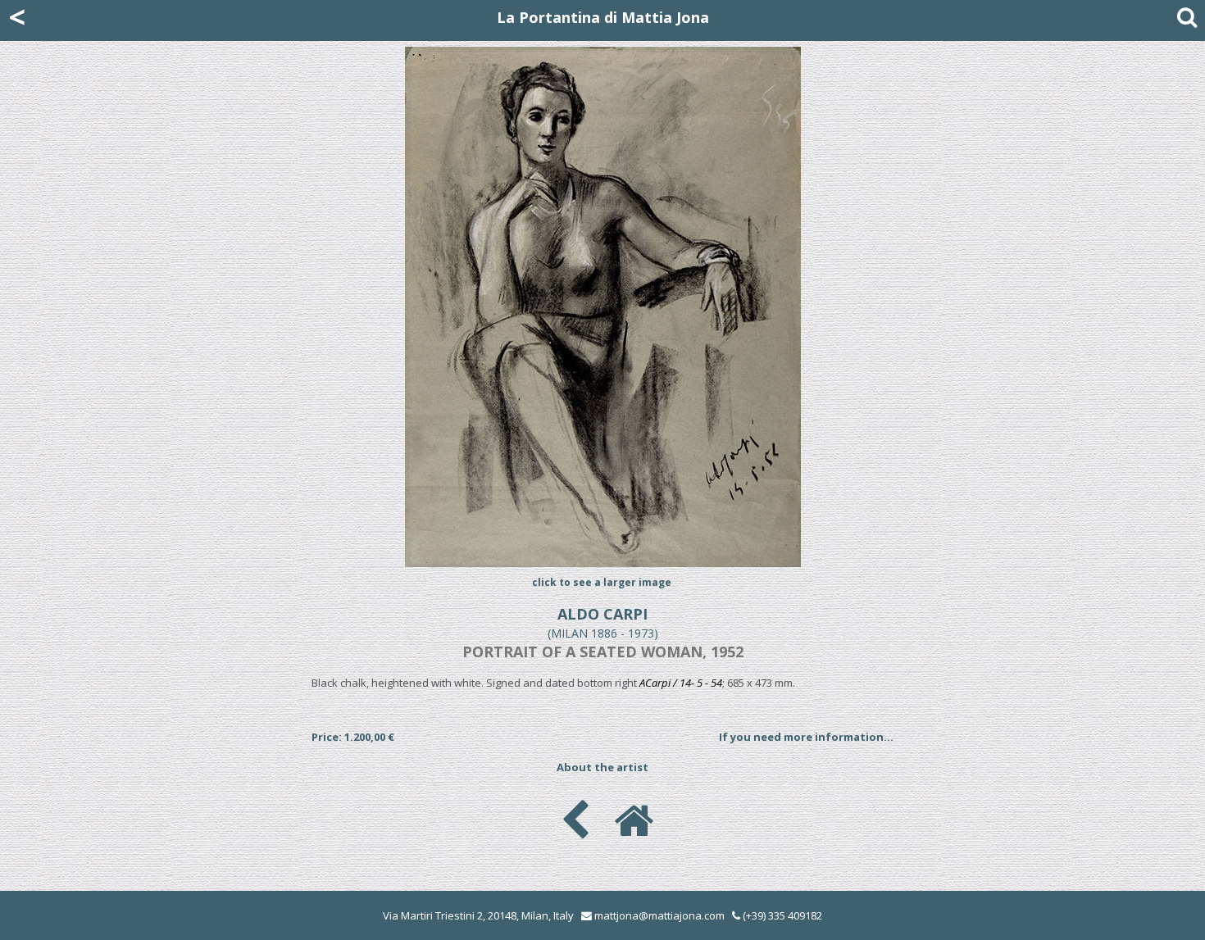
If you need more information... (806, 736)
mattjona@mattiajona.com (659, 915)
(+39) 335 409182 (781, 915)
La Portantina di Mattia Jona (603, 17)
